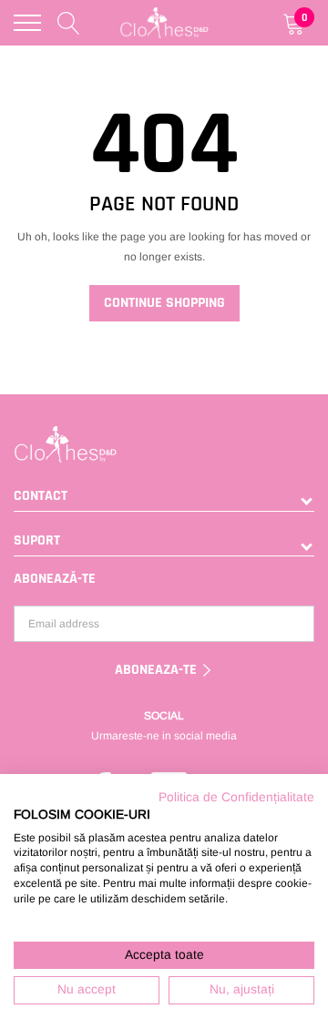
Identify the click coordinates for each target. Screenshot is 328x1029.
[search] (68, 23)
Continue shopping (164, 302)
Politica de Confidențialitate (236, 797)
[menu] (27, 22)
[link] (164, 444)
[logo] (164, 23)
